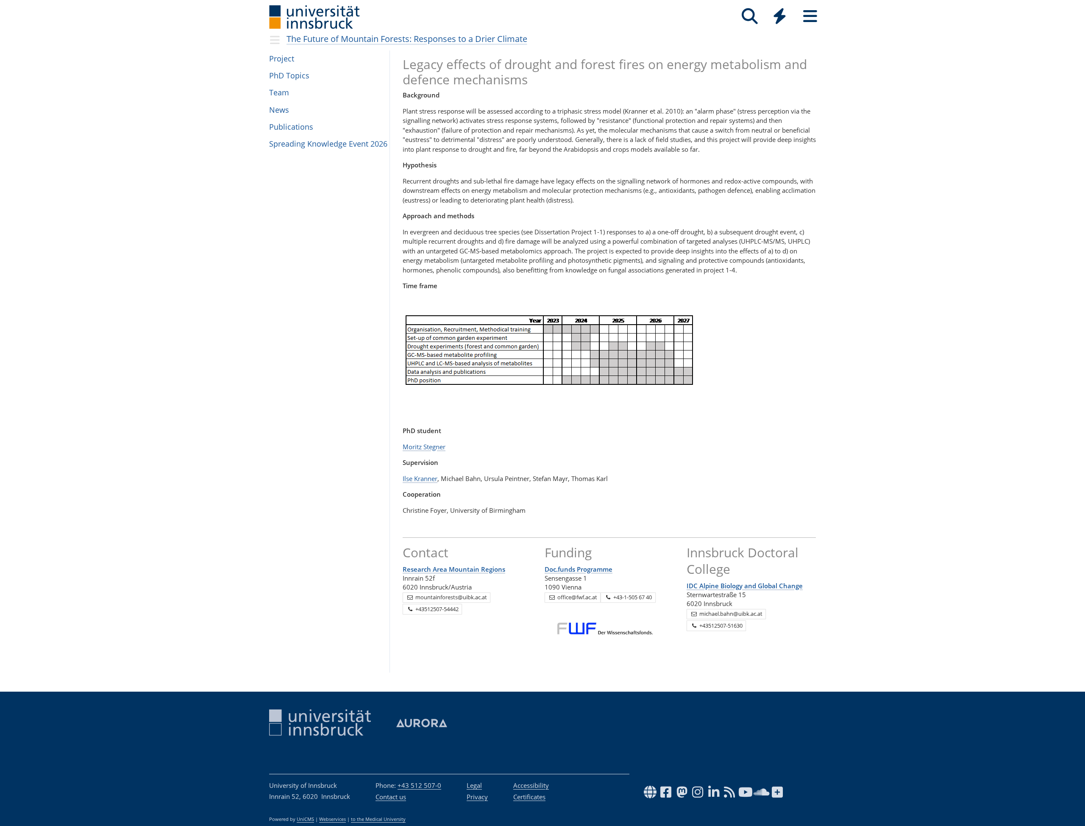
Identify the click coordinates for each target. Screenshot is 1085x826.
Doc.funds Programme (578, 569)
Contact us (391, 797)
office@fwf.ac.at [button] (576, 597)
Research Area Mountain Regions (454, 569)
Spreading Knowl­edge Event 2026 (328, 144)
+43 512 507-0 (419, 785)
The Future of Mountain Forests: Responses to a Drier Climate (407, 38)
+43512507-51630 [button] (720, 625)
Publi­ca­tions (291, 127)
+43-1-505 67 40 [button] (632, 597)
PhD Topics (289, 75)
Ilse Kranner (420, 478)
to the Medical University (378, 819)
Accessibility (531, 785)
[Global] (779, 17)
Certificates (529, 797)
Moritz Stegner (424, 446)
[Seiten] (810, 16)
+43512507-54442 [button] (436, 609)
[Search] (749, 16)
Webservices (332, 819)
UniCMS (305, 819)
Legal (474, 785)
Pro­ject (281, 58)
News (279, 110)
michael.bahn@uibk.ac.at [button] (730, 613)
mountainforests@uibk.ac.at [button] (450, 597)
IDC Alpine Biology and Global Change (745, 585)
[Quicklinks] (780, 16)
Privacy (477, 797)
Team (279, 92)
